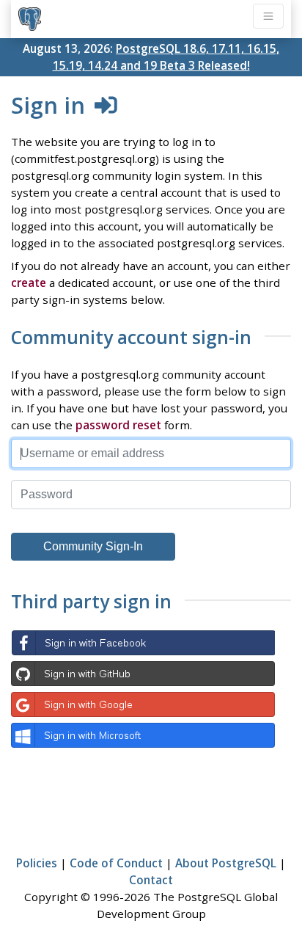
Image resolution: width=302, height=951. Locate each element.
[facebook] (143, 642)
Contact (151, 879)
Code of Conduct (116, 863)
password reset (118, 425)
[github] (143, 673)
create (28, 282)
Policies (36, 863)
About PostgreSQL (225, 863)
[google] (143, 704)
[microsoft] (143, 735)
